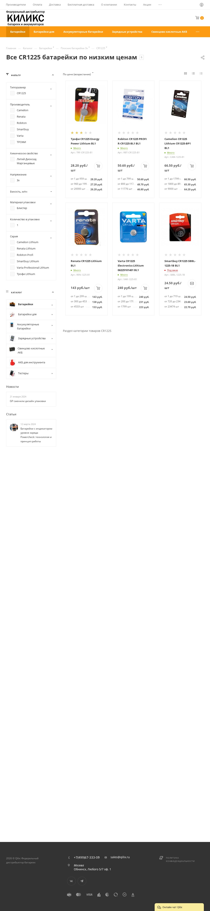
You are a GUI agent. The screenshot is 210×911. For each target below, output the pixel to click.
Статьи (11, 414)
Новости (12, 386)
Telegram (82, 881)
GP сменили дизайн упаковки (28, 401)
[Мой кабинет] (202, 5)
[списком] (194, 74)
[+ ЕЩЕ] (198, 31)
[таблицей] (201, 74)
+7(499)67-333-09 (87, 857)
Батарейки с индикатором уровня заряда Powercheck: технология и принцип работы (36, 435)
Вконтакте (71, 881)
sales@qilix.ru (120, 857)
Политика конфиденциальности (180, 859)
